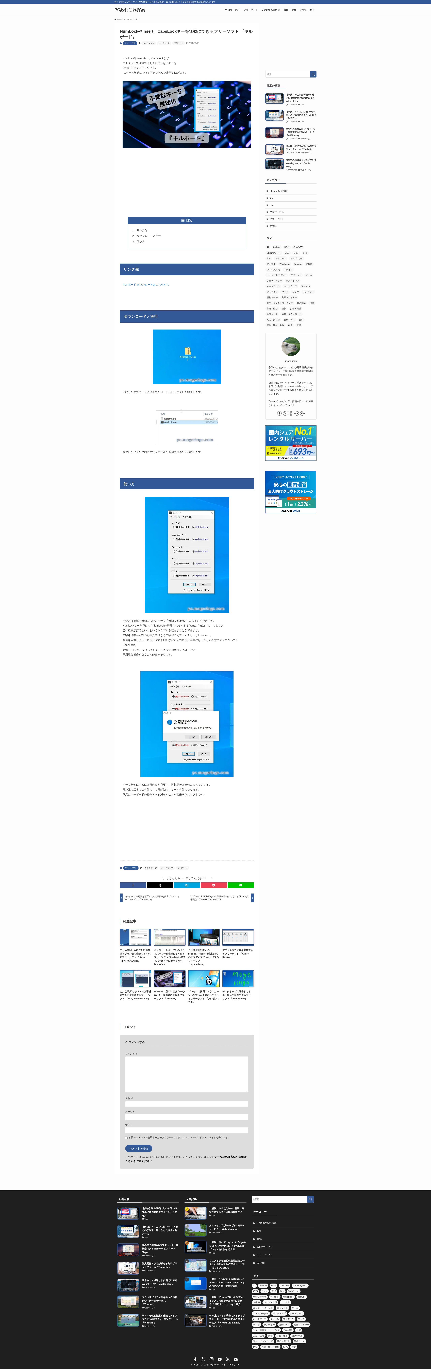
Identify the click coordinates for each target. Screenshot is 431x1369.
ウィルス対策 (273, 269)
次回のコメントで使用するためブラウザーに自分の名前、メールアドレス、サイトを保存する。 (179, 1137)
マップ (285, 292)
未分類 (273, 226)
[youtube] (296, 413)
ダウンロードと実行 (149, 235)
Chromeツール (274, 253)
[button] (133, 885)
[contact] (302, 413)
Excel (296, 253)
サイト (128, 1124)
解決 (301, 319)
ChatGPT (298, 247)
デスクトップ (292, 280)
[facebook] (279, 413)
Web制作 (271, 264)
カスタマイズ (148, 43)
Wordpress (284, 264)
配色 (290, 325)
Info (272, 198)
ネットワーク (273, 286)
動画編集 (301, 303)
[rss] (227, 1359)
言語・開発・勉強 (275, 325)
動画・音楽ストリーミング (280, 303)
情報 (284, 308)
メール (130, 1111)
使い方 (141, 241)
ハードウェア (164, 43)
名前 (129, 1098)
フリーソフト (130, 43)
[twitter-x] (285, 413)
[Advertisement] (187, 182)
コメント (131, 1053)
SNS (305, 253)
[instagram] (291, 413)
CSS (287, 253)
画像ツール (272, 314)
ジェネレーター (274, 280)
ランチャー (308, 292)
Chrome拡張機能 (279, 191)
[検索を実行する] (313, 74)
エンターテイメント (276, 275)
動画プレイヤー (289, 297)
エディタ (288, 269)
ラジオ (295, 292)
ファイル (305, 286)
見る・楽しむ (273, 319)
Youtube (298, 264)
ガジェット (295, 275)
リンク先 (142, 230)
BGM (286, 247)
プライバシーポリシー (229, 1364)
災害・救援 (295, 308)
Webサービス (277, 212)
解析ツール (289, 319)
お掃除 (309, 264)
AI (268, 247)
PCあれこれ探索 (129, 10)
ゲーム (308, 275)
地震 (312, 303)
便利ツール (178, 43)
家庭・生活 (272, 308)
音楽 (299, 325)
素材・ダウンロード (291, 314)
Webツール (280, 258)
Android (276, 247)
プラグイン (272, 292)
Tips (272, 205)
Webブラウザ (296, 258)
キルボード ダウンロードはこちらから (146, 284)
